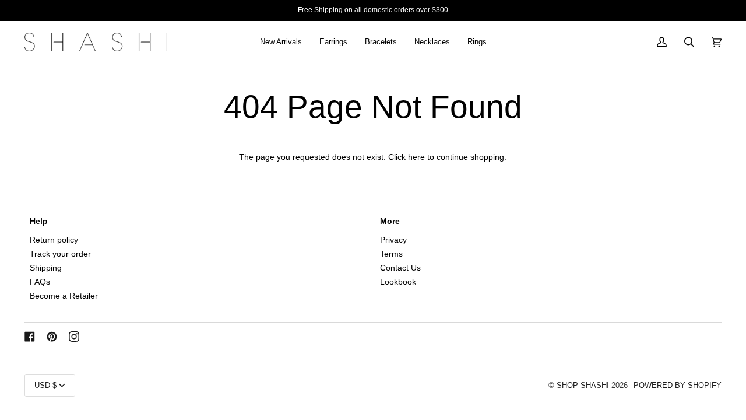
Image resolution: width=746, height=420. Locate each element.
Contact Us (400, 268)
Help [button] (39, 221)
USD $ (45, 385)
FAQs (40, 282)
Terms (391, 254)
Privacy (393, 240)
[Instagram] (74, 336)
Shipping (46, 268)
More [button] (390, 221)
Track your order (60, 254)
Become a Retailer (64, 296)
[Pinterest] (52, 336)
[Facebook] (29, 336)
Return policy (54, 240)
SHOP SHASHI (583, 385)
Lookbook (398, 282)
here (416, 157)
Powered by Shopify (678, 385)
